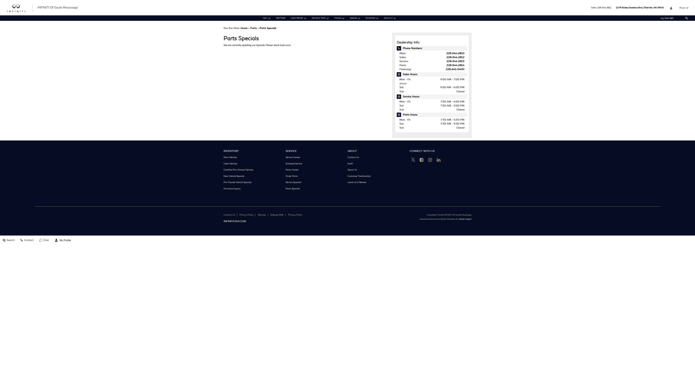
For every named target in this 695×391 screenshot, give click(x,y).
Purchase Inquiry (232, 189)
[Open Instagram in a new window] (430, 159)
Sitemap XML (277, 214)
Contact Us (353, 157)
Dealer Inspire (465, 219)
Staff (350, 164)
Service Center (293, 157)
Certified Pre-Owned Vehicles (238, 170)
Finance (337, 18)
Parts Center (292, 170)
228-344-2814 (455, 65)
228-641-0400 (455, 69)
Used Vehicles (297, 18)
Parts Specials (293, 189)
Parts (253, 28)
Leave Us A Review (357, 182)
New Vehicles (230, 157)
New (265, 18)
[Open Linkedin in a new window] (438, 159)
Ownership (370, 18)
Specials (353, 18)
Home (244, 28)
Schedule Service (294, 164)
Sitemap (262, 214)
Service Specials (293, 182)
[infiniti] (20, 8)
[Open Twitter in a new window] (413, 160)
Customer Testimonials (359, 176)
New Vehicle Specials (234, 176)
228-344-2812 (604, 7)
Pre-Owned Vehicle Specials (238, 182)
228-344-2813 (455, 61)
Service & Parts (319, 18)
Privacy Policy (246, 214)
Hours (682, 8)
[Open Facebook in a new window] (421, 159)
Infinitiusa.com (235, 221)
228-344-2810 (455, 53)
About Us (388, 18)
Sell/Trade (280, 18)
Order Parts (292, 176)
